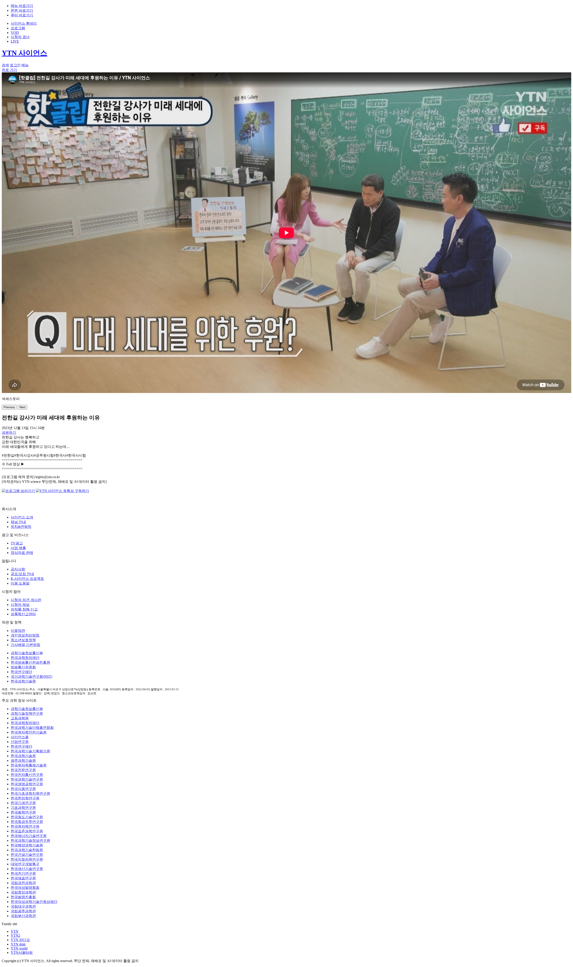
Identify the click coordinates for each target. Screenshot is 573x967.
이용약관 (18, 630)
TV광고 (17, 543)
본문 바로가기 (22, 10)
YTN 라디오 (20, 940)
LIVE (15, 41)
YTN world (19, 948)
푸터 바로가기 (22, 15)
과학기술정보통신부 (27, 653)
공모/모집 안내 (22, 574)
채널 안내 (18, 522)
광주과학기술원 (23, 760)
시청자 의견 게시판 (26, 600)
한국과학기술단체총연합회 (32, 728)
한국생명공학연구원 (27, 784)
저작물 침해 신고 (24, 609)
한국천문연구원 (23, 770)
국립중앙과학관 (23, 892)
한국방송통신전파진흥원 (30, 662)
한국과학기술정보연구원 (30, 840)
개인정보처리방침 (25, 635)
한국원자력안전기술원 (29, 732)
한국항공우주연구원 (27, 822)
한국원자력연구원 (25, 826)
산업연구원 (20, 742)
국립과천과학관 (23, 883)
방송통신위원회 (23, 667)
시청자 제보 (20, 605)
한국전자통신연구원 (27, 775)
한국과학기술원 (23, 681)
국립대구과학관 (23, 906)
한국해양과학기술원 (27, 845)
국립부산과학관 (23, 916)
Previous (9, 407)
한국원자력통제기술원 (29, 765)
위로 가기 (9, 70)
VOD (15, 33)
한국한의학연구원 (25, 798)
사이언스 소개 (22, 517)
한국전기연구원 (23, 873)
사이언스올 (20, 737)
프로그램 (18, 28)
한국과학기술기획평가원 (30, 751)
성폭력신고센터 (23, 614)
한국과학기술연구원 (27, 779)
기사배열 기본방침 (25, 645)
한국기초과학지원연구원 (30, 793)
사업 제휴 (18, 548)
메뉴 (25, 65)
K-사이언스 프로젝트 (27, 579)
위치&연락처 (21, 527)
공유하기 (9, 432)
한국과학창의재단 (25, 658)
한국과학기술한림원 (27, 850)
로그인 (15, 65)
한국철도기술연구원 (27, 817)
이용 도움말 (20, 583)
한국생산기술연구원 (27, 869)
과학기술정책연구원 (27, 713)
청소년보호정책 (23, 640)
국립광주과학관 (23, 911)
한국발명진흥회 (23, 897)
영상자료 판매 (22, 553)
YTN (14, 931)
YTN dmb (18, 944)
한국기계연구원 (23, 803)
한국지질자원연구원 (27, 859)
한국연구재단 (21, 672)
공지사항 (18, 569)
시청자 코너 (20, 37)
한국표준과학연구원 (27, 831)
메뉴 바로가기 (22, 6)
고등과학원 (20, 718)
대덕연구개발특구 (25, 864)
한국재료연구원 (23, 878)
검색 (5, 65)
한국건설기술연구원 (27, 855)
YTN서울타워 (22, 952)
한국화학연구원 (23, 812)
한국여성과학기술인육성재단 (34, 902)
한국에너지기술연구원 (29, 836)
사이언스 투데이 (24, 23)
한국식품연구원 (23, 789)
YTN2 (15, 935)
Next (22, 407)
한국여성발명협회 (25, 887)
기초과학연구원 (23, 807)
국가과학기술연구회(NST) (31, 676)
